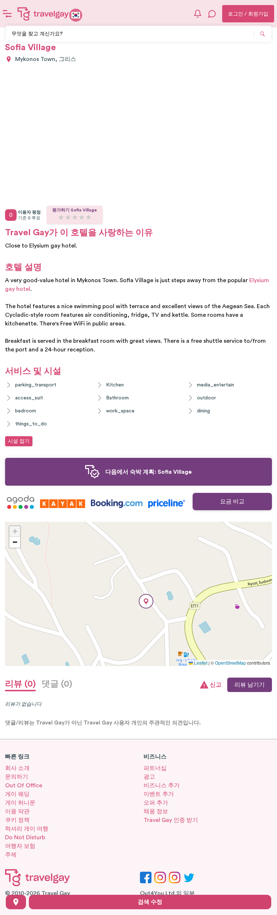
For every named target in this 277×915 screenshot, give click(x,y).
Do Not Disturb (25, 837)
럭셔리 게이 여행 (26, 829)
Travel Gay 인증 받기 (171, 820)
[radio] (61, 218)
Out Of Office (23, 785)
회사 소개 (17, 768)
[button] (146, 601)
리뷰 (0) (20, 684)
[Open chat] (212, 13)
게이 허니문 (20, 803)
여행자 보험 (20, 846)
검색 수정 (150, 902)
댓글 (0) (56, 684)
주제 (11, 855)
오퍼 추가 (156, 803)
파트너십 (155, 768)
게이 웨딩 (17, 794)
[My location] (16, 902)
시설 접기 (19, 441)
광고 (149, 777)
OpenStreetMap (230, 663)
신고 (215, 685)
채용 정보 (156, 811)
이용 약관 (17, 811)
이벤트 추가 (159, 794)
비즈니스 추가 (162, 785)
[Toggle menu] (7, 13)
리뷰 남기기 (249, 685)
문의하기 (16, 777)
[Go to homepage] (43, 13)
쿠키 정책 (17, 820)
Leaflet (200, 663)
